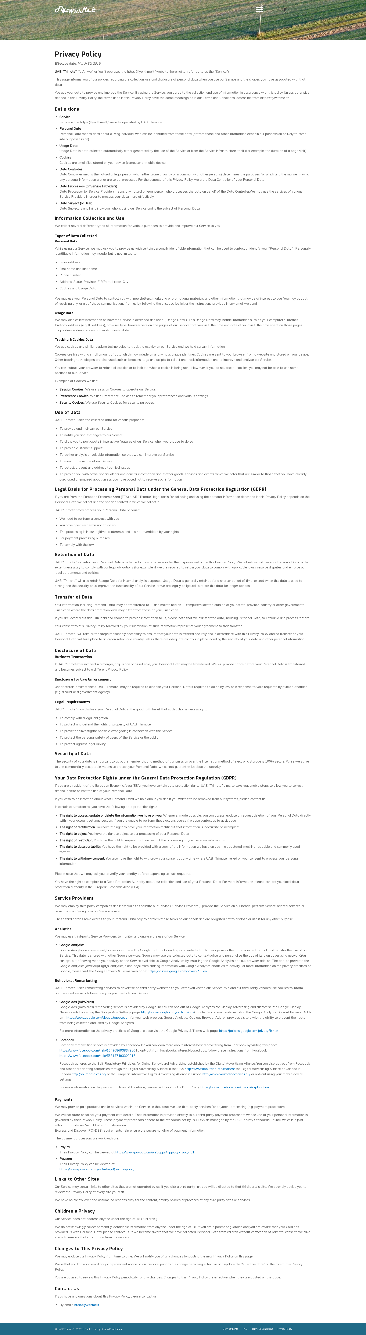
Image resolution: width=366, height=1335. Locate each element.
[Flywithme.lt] (75, 9)
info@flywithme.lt (86, 1305)
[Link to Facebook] (301, 9)
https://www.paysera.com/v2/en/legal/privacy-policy (97, 1169)
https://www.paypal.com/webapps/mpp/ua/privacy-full (154, 1152)
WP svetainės (114, 1329)
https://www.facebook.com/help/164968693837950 (97, 1050)
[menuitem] (259, 9)
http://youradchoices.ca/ (89, 1074)
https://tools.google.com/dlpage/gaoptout (97, 1017)
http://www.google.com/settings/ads (167, 1012)
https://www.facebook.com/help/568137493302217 (97, 1056)
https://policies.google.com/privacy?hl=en (177, 971)
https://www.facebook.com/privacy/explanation (235, 1087)
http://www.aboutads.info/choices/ (209, 1069)
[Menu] (258, 9)
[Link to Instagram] (308, 9)
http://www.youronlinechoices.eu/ (226, 1074)
